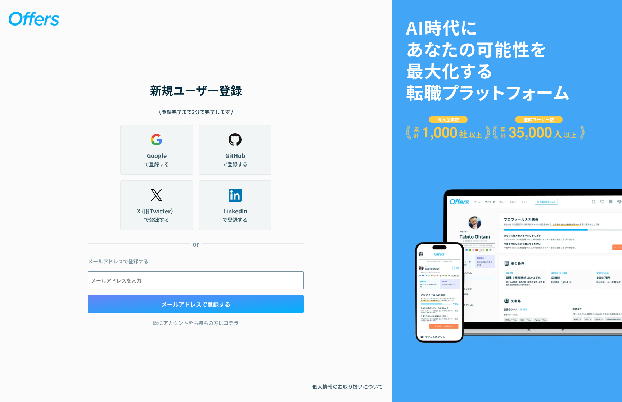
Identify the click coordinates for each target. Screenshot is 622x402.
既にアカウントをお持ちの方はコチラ (196, 322)
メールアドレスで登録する (195, 304)
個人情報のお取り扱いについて (347, 386)
